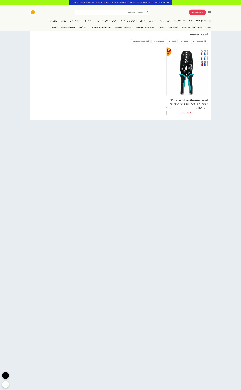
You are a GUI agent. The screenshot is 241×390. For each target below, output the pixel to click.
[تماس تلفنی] (5, 375)
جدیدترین (199, 41)
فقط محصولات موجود (141, 41)
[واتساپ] (5, 384)
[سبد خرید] (209, 12)
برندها (186, 41)
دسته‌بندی (160, 41)
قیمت (174, 41)
